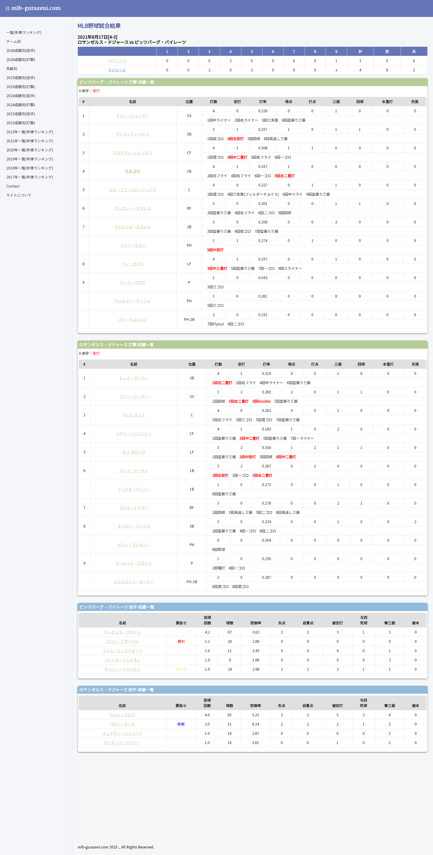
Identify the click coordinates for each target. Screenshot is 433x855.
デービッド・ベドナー (122, 742)
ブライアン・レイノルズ (132, 152)
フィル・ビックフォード (122, 650)
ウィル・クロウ (132, 282)
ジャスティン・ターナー (133, 581)
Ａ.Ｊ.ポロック (133, 452)
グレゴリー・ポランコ (133, 208)
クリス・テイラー (133, 507)
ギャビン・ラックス (133, 526)
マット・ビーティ (134, 470)
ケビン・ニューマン (132, 115)
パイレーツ (117, 60)
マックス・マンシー (133, 489)
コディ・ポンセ (122, 724)
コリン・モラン (132, 245)
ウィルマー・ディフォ (132, 300)
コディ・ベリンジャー (134, 433)
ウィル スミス (133, 415)
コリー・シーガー (133, 396)
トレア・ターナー (133, 378)
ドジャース (117, 70)
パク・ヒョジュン (132, 319)
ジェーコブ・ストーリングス (132, 189)
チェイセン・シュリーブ (122, 733)
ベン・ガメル (132, 263)
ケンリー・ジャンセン (122, 669)
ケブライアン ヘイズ (132, 134)
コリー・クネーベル (122, 641)
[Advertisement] (213, 796)
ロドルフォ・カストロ (133, 226)
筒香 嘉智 (132, 171)
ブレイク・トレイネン (122, 659)
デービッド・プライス (134, 563)
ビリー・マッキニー (133, 544)
